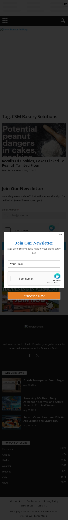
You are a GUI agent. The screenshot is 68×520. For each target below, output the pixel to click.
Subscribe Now (34, 296)
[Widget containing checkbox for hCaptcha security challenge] (34, 278)
